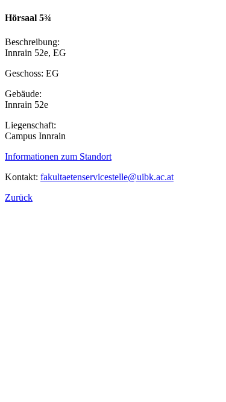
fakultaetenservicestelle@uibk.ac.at (107, 177)
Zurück (19, 197)
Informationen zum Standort (58, 156)
